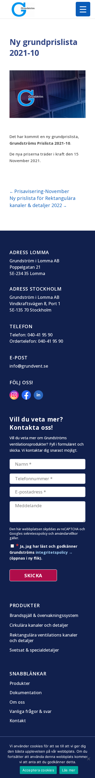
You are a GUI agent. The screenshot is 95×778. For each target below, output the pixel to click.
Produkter (20, 683)
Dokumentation (26, 692)
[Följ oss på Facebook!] (27, 398)
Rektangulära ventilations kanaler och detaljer (43, 637)
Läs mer (68, 770)
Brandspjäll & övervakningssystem (44, 615)
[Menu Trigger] (83, 9)
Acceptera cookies (38, 770)
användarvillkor (66, 533)
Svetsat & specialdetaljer (34, 650)
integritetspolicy (52, 552)
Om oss (17, 702)
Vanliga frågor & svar (30, 711)
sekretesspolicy (35, 533)
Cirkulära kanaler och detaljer (39, 625)
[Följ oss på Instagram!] (15, 398)
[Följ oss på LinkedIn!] (39, 398)
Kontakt (18, 721)
